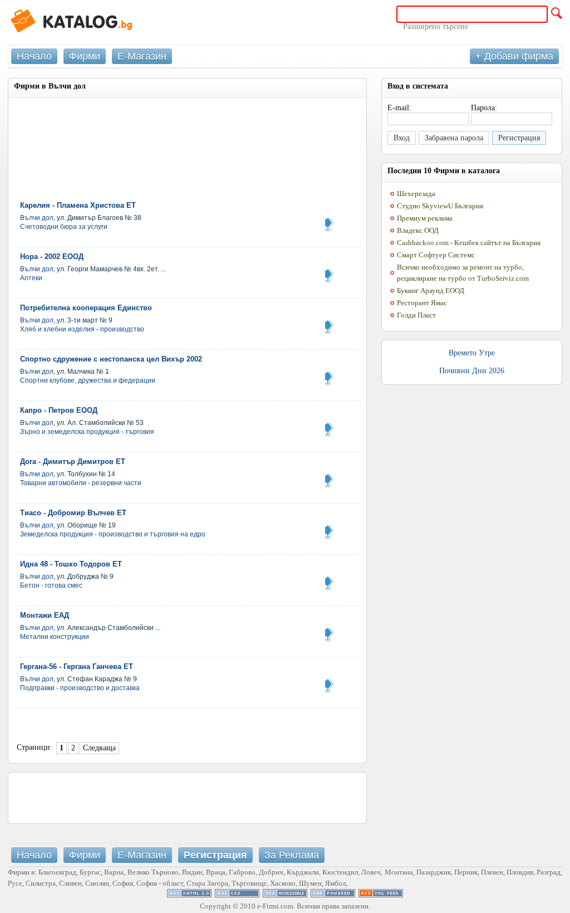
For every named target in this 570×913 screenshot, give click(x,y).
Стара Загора (207, 883)
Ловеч (371, 872)
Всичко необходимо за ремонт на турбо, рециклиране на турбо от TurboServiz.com (463, 272)
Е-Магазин (141, 56)
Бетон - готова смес (51, 585)
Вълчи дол (36, 218)
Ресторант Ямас (422, 303)
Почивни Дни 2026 (471, 371)
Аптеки (31, 278)
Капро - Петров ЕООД (58, 410)
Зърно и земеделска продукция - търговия (87, 432)
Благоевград (57, 872)
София (122, 883)
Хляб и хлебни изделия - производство (82, 329)
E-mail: (399, 108)
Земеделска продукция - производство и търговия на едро (112, 534)
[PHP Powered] (333, 895)
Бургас (90, 872)
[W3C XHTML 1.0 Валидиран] (189, 895)
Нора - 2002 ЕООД (51, 256)
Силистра (41, 883)
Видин (192, 872)
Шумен (310, 883)
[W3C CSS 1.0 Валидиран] (237, 895)
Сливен (70, 883)
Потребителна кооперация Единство (86, 308)
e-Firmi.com (275, 906)
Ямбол (335, 883)
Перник (466, 872)
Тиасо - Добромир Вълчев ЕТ (73, 513)
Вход (402, 138)
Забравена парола (454, 138)
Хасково (283, 883)
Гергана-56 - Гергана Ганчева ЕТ (76, 666)
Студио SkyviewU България (440, 206)
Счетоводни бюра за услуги (63, 227)
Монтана (399, 872)
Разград (549, 872)
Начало (34, 56)
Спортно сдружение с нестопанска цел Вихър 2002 (111, 359)
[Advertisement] (144, 132)
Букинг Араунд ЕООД (430, 290)
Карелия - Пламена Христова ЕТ (78, 205)
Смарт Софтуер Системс (436, 255)
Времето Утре (472, 353)
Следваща (99, 748)
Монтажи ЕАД (44, 615)
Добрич (271, 872)
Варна (114, 872)
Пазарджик (433, 872)
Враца (215, 872)
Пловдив (520, 872)
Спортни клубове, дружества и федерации (87, 380)
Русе (15, 883)
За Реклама (291, 855)
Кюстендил (340, 872)
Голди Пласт (416, 315)
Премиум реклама (425, 218)
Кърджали (303, 872)
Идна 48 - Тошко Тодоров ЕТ (71, 564)
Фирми (84, 56)
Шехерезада (416, 193)
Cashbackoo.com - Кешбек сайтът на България (468, 242)
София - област (159, 883)
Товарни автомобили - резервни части (80, 483)
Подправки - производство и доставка (80, 688)
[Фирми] (91, 22)
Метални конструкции (54, 637)
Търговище (249, 883)
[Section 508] (285, 895)
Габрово (242, 872)
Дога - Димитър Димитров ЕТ (72, 461)
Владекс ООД (418, 230)
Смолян (97, 883)
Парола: (484, 108)
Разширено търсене (435, 26)
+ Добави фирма (514, 56)
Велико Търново (153, 872)
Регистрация (519, 138)
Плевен (492, 872)
